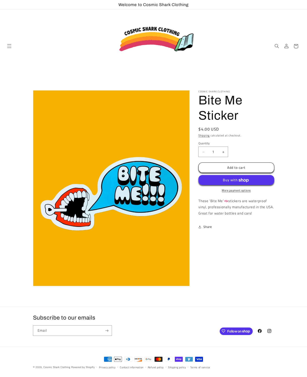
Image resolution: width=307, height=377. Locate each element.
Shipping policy (177, 367)
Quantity (204, 143)
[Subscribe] (107, 330)
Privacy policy (107, 367)
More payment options (236, 191)
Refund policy (156, 367)
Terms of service (200, 367)
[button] (9, 46)
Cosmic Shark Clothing (56, 367)
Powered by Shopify (83, 367)
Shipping (204, 136)
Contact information (131, 367)
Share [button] (207, 227)
